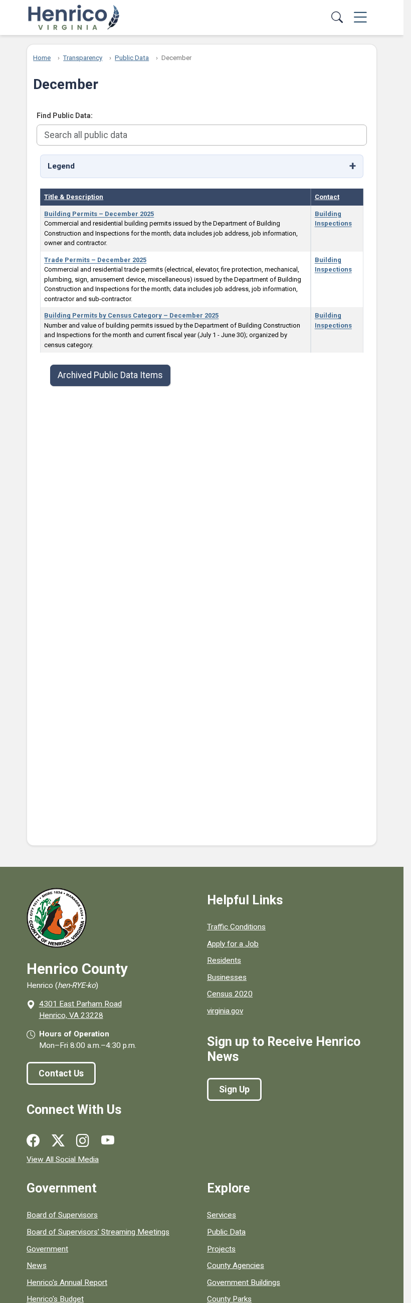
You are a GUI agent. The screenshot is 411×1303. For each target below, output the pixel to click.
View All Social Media (63, 1159)
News (37, 1265)
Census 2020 (230, 993)
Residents (224, 960)
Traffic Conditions (236, 926)
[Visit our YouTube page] (107, 1141)
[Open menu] (360, 18)
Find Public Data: (65, 116)
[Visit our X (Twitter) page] (58, 1141)
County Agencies (235, 1265)
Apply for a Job (233, 943)
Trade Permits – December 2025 (95, 260)
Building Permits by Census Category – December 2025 (131, 315)
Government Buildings (243, 1282)
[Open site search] (337, 18)
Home (42, 58)
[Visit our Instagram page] (82, 1141)
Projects (221, 1248)
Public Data (132, 58)
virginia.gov (225, 1010)
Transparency (82, 58)
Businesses (227, 977)
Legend (61, 166)
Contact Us (61, 1073)
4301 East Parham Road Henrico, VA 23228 (80, 1009)
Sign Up (234, 1089)
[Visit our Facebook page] (33, 1141)
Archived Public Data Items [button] (110, 375)
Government (47, 1248)
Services (221, 1214)
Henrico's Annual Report (67, 1282)
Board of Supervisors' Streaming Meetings (98, 1231)
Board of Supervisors (62, 1214)
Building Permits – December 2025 (99, 214)
